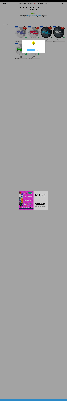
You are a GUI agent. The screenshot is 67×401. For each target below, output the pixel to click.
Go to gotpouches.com (31, 50)
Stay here (37, 50)
